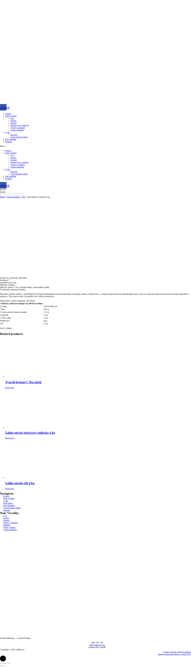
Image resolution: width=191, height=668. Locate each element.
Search (3, 190)
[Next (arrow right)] (4, 665)
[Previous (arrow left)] (1, 665)
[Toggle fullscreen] (6, 663)
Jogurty (13, 121)
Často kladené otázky (19, 137)
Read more (9, 388)
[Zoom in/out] (9, 663)
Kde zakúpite (10, 139)
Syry (12, 118)
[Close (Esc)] (1, 663)
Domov (8, 114)
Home (2, 197)
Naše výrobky (11, 116)
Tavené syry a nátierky (19, 125)
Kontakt (8, 142)
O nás (7, 132)
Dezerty (13, 123)
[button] (95, 146)
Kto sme (13, 135)
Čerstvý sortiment (17, 128)
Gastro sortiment (17, 130)
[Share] (4, 663)
